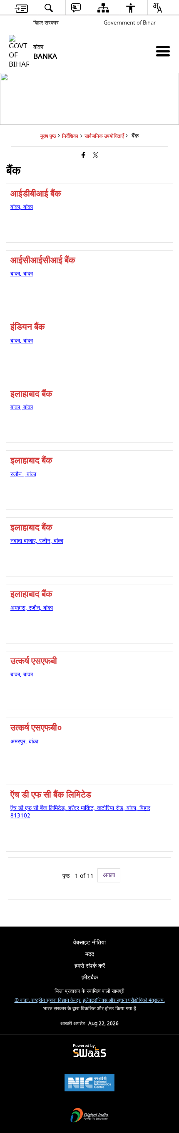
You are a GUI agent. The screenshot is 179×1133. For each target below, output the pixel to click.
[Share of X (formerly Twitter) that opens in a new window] (95, 155)
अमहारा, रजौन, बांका (31, 608)
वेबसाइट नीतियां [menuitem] (89, 942)
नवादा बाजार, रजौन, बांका (36, 541)
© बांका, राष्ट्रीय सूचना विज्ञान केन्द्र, (48, 1000)
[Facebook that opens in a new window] (83, 155)
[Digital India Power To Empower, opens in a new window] (89, 1116)
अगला (109, 875)
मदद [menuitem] (89, 954)
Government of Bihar (130, 23)
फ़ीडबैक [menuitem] (90, 977)
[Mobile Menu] (163, 51)
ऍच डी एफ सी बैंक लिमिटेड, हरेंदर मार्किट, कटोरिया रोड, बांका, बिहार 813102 (80, 812)
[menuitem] (21, 7)
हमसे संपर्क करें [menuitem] (90, 966)
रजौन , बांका (23, 474)
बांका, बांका (21, 207)
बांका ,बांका (21, 407)
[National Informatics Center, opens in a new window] (89, 1084)
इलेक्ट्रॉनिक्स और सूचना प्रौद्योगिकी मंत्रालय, (124, 1000)
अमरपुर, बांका (24, 741)
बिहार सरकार (46, 23)
